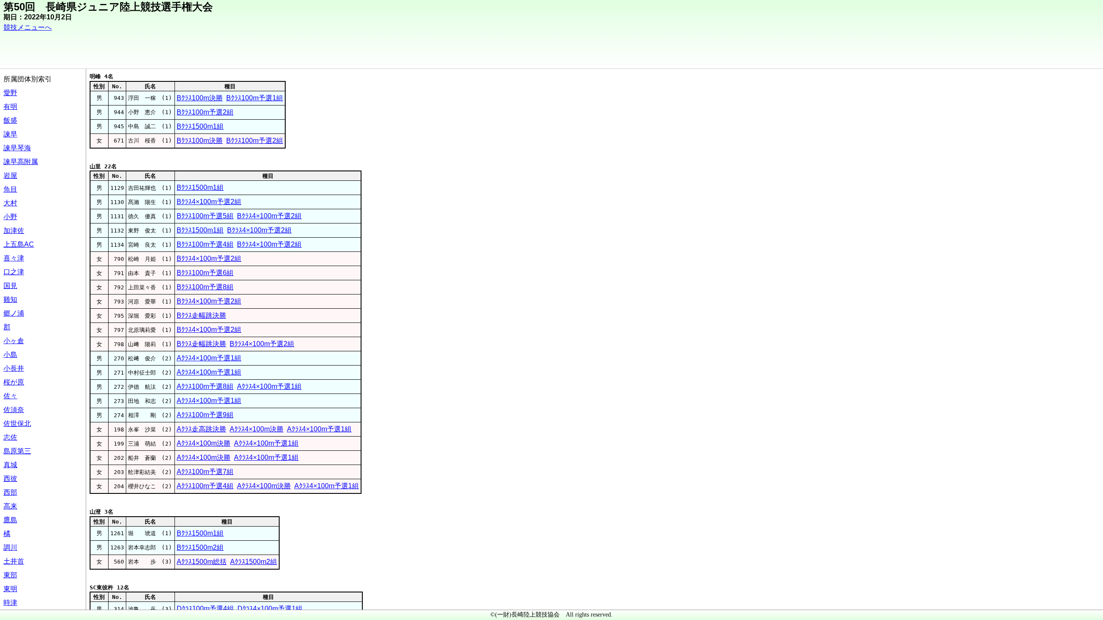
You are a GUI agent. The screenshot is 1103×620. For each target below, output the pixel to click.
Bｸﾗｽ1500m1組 (200, 126)
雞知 (10, 299)
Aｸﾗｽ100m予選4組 (205, 486)
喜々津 (13, 258)
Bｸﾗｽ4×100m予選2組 (209, 201)
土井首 (13, 561)
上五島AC (18, 244)
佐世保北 (17, 423)
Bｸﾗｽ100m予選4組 (205, 244)
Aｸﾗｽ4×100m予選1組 (209, 358)
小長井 (13, 368)
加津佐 (13, 230)
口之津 (13, 272)
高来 (10, 506)
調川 (10, 547)
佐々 (10, 396)
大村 (10, 203)
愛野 (10, 92)
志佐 (10, 437)
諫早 (10, 134)
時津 (10, 602)
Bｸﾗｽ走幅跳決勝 (201, 315)
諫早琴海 (17, 148)
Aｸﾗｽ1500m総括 (202, 561)
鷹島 (10, 520)
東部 (10, 575)
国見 (10, 285)
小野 (10, 216)
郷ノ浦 (13, 313)
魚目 (10, 189)
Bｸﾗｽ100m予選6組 (205, 272)
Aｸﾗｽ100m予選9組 (205, 414)
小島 (10, 354)
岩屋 (10, 175)
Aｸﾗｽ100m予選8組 (205, 386)
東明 (10, 588)
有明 (10, 106)
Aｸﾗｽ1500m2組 (253, 561)
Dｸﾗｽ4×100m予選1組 (269, 608)
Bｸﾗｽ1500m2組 (200, 547)
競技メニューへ (27, 27)
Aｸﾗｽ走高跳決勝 (201, 429)
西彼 (10, 478)
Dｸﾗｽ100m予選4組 (205, 608)
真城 (10, 464)
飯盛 (10, 120)
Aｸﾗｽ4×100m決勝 (257, 429)
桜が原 (13, 382)
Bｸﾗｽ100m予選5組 (205, 216)
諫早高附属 (20, 161)
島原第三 (17, 451)
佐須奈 (13, 409)
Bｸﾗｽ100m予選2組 (205, 112)
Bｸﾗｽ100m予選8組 (205, 287)
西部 (10, 492)
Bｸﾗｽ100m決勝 (200, 98)
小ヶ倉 (13, 340)
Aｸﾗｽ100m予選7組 (205, 471)
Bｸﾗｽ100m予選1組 (254, 98)
